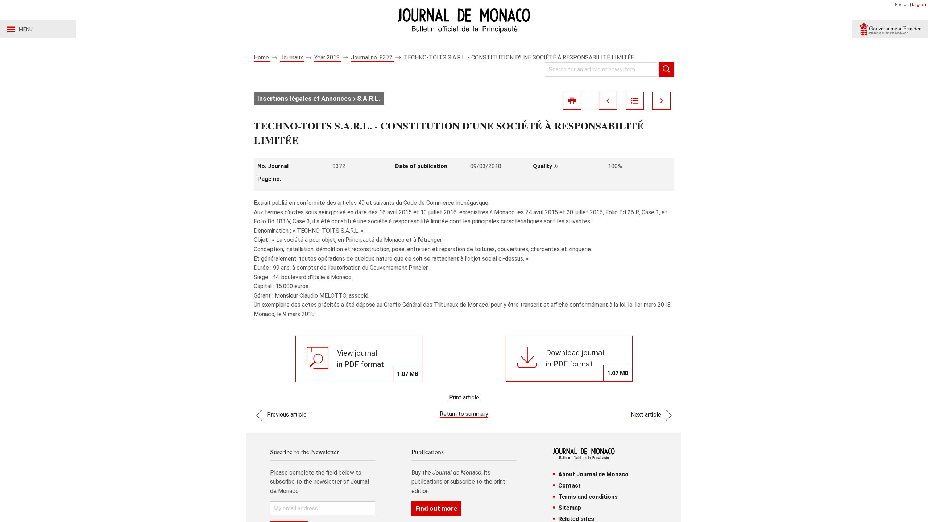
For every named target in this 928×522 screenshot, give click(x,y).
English (919, 4)
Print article (464, 397)
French (902, 4)
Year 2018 (327, 57)
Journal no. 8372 (372, 57)
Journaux (292, 57)
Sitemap (569, 507)
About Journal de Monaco (593, 474)
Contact (569, 485)
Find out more (436, 508)
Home (262, 57)
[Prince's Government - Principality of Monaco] (890, 29)
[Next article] (661, 101)
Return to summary (464, 413)
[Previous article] (608, 101)
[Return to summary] (635, 101)
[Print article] (572, 101)
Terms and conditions (588, 496)
